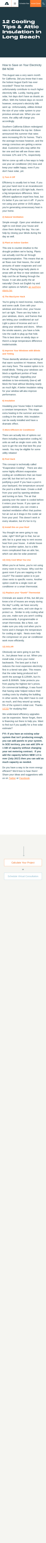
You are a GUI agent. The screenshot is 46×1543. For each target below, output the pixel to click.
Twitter (12, 778)
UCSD (5, 708)
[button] (24, 3)
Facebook (24, 778)
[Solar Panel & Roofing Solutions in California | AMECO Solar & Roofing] (6, 3)
